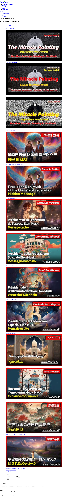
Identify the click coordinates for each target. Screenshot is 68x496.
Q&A (3, 8)
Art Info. (4, 6)
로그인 (1, 11)
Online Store (5, 9)
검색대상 (8, 476)
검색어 (16, 476)
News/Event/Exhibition (7, 4)
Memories (4, 5)
